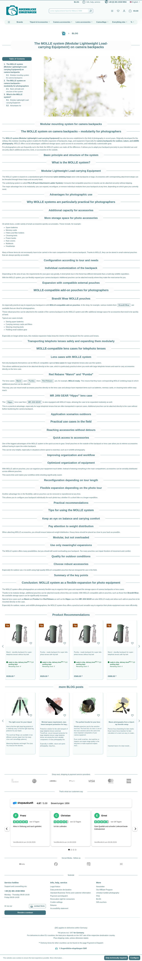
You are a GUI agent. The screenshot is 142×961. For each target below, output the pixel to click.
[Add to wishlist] (31, 643)
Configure (134, 958)
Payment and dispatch (59, 896)
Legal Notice (55, 887)
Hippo (10, 402)
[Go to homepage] (21, 10)
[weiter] (139, 646)
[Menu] (112, 10)
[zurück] (2, 646)
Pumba (32, 381)
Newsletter (100, 887)
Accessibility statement (59, 908)
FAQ (98, 896)
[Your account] (124, 10)
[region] (89, 86)
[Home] (65, 34)
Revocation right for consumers (62, 899)
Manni (18, 381)
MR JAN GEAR (34, 402)
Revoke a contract (25, 913)
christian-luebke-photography (107, 893)
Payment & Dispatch (95, 943)
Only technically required (116, 958)
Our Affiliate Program (104, 890)
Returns (53, 905)
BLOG (76, 2)
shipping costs (63, 938)
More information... (56, 958)
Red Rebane (47, 381)
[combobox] (68, 11)
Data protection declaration (60, 890)
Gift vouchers (101, 902)
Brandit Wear (123, 305)
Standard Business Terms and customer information (70, 893)
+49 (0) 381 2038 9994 (117, 2)
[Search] (90, 11)
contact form (39, 906)
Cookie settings (56, 902)
